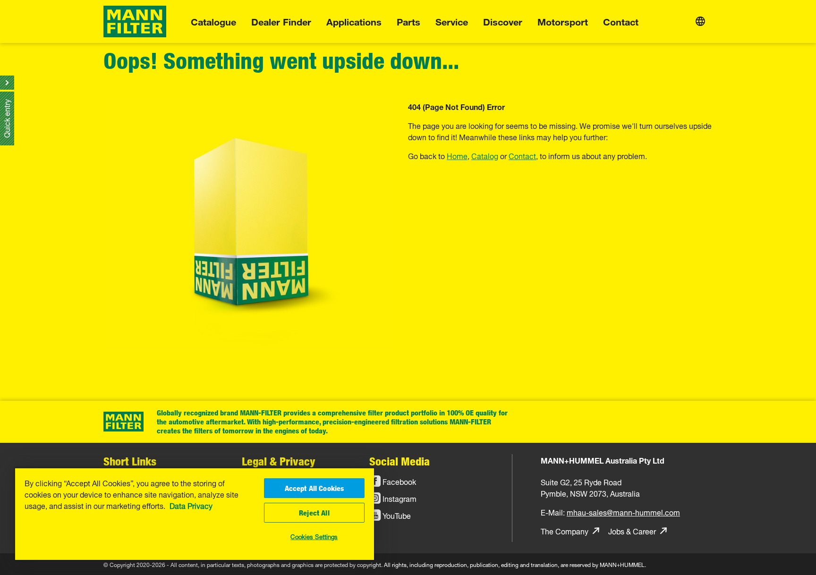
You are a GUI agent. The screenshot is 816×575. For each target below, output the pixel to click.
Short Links (129, 461)
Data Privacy (191, 505)
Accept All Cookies (314, 488)
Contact (620, 20)
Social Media (399, 461)
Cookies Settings (314, 535)
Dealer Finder (281, 20)
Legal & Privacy (278, 461)
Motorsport (562, 20)
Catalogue (213, 20)
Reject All (314, 512)
